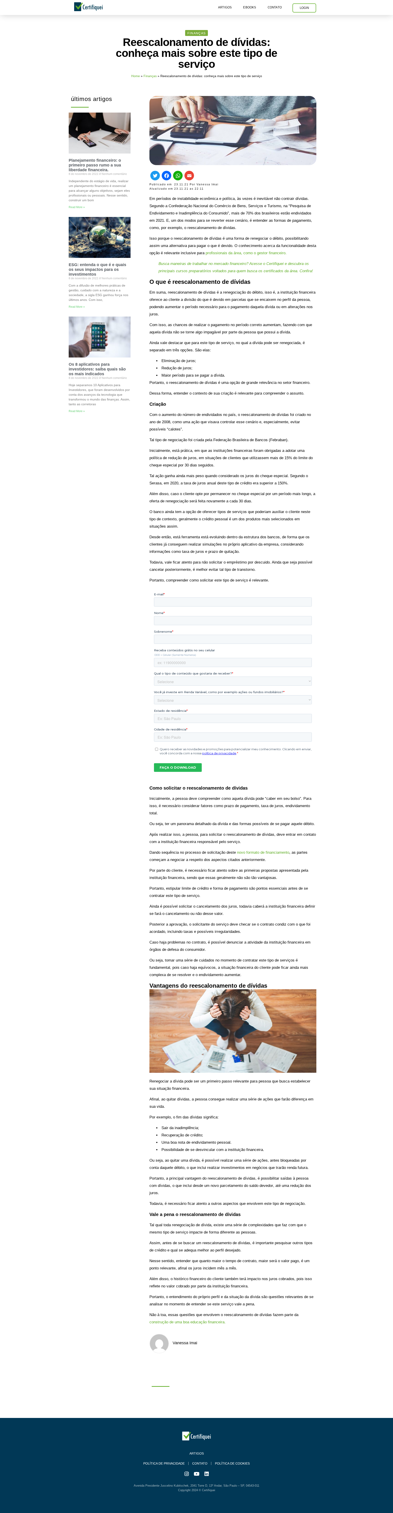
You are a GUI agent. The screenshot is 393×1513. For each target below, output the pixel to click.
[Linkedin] (207, 1474)
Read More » (77, 207)
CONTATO (275, 7)
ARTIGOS (225, 7)
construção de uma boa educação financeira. (187, 1322)
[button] (196, 33)
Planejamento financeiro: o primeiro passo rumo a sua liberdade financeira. (95, 165)
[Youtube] (196, 1474)
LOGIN (304, 8)
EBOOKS (249, 7)
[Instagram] (186, 1474)
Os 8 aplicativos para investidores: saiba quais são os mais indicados (97, 369)
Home (135, 76)
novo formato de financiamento (263, 852)
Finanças (150, 76)
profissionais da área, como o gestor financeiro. (246, 253)
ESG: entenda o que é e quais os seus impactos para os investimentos (97, 269)
